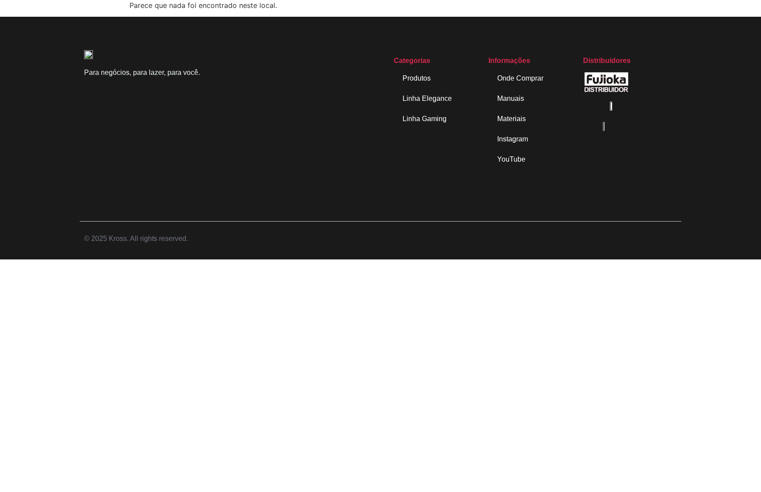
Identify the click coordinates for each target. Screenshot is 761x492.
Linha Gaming (425, 118)
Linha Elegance (427, 98)
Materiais (511, 118)
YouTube (511, 159)
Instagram (512, 139)
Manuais (510, 98)
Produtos (417, 78)
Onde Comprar (520, 78)
